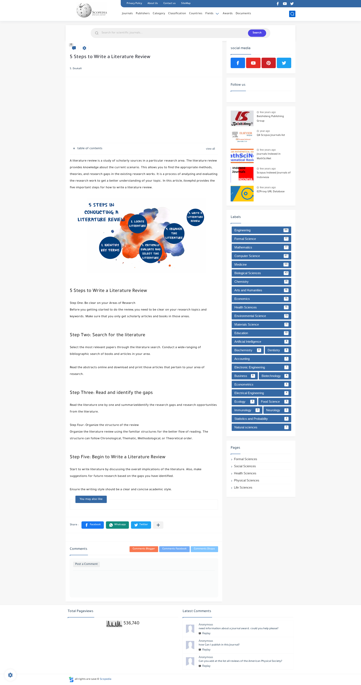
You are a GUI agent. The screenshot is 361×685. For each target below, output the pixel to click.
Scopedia (105, 679)
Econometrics (260, 384)
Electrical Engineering (260, 393)
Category (159, 13)
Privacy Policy (134, 3)
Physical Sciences (246, 480)
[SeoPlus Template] (71, 679)
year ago (265, 131)
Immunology (246, 410)
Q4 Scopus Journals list (271, 135)
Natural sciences (260, 427)
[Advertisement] (144, 110)
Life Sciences (243, 487)
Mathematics (260, 247)
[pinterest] (269, 63)
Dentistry (277, 350)
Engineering (260, 230)
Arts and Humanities (260, 290)
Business (244, 376)
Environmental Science (260, 316)
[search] (292, 14)
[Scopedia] (91, 10)
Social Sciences (245, 466)
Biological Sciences (260, 273)
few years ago (268, 112)
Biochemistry (247, 350)
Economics (260, 298)
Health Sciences (260, 307)
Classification (177, 13)
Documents (243, 13)
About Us (152, 3)
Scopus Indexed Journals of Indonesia (274, 175)
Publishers (143, 13)
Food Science (274, 401)
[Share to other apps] (158, 525)
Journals (127, 13)
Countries (195, 13)
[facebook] (277, 3)
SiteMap (186, 3)
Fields (209, 13)
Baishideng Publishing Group (270, 119)
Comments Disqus (204, 549)
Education (260, 333)
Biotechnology (274, 376)
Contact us (169, 3)
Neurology (276, 410)
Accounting (260, 358)
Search (257, 33)
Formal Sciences (245, 459)
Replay (206, 633)
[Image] (242, 118)
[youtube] (284, 3)
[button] (92, 525)
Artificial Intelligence (260, 341)
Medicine (260, 264)
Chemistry (260, 281)
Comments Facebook (174, 549)
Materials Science (260, 324)
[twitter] (291, 3)
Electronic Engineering (260, 367)
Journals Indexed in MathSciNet (269, 156)
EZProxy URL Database (271, 191)
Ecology (243, 401)
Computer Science (260, 256)
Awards (228, 13)
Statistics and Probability (260, 418)
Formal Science (260, 239)
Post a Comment (86, 564)
